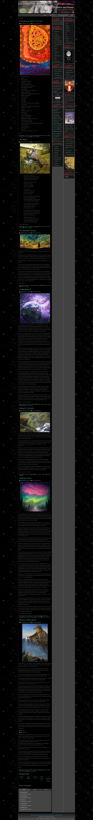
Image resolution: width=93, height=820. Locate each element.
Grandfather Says (23, 807)
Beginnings (40, 135)
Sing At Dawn (23, 799)
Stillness (21, 405)
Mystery (48, 226)
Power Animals (56, 135)
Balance (39, 404)
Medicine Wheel (57, 37)
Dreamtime (56, 31)
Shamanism (30, 226)
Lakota (48, 769)
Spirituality (52, 15)
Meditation (68, 74)
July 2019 (56, 152)
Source (20, 767)
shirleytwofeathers (37, 23)
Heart (54, 125)
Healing (55, 33)
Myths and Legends (58, 42)
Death (60, 117)
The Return (23, 140)
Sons (24, 136)
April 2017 (56, 163)
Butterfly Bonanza (69, 152)
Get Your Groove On (70, 141)
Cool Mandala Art (69, 139)
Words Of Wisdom (24, 796)
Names (24, 617)
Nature (43, 474)
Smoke (56, 136)
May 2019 (56, 156)
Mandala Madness (69, 72)
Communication (56, 115)
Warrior (54, 139)
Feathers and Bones (63, 7)
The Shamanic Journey (27, 231)
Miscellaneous (57, 39)
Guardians (45, 615)
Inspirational (48, 815)
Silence (49, 404)
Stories (55, 53)
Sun (26, 136)
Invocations (27, 135)
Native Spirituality (28, 615)
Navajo (54, 133)
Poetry (26, 226)
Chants (44, 135)
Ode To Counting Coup (41, 778)
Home (45, 15)
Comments (46, 789)
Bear (57, 110)
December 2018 (57, 157)
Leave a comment (35, 136)
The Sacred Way (23, 803)
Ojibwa (35, 617)
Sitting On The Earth (26, 408)
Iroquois (56, 125)
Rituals (31, 135)
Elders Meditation (23, 792)
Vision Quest (27, 474)
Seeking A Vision (25, 478)
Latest (24, 789)
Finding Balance (25, 289)
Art (66, 32)
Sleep (54, 136)
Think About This (33, 285)
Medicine (59, 127)
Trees (61, 138)
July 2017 (56, 161)
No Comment (29, 797)
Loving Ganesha (69, 70)
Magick (67, 25)
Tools (55, 57)
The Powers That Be (70, 76)
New (72, 15)
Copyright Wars (69, 42)
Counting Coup (55, 117)
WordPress (41, 818)
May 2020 (56, 148)
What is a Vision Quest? (28, 620)
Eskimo (56, 120)
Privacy (67, 40)
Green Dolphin (69, 150)
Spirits (38, 617)
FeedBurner (57, 100)
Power (20, 227)
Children (48, 135)
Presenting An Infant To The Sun (30, 21)
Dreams (40, 226)
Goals (58, 122)
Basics (54, 110)
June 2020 (56, 146)
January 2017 (57, 165)
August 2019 (56, 150)
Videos (55, 59)
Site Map (67, 38)
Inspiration (68, 30)
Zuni (29, 136)
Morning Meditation (58, 40)
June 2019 (56, 154)
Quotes (55, 48)
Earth (42, 404)
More (67, 36)
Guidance (60, 123)
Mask (56, 127)
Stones (57, 138)
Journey (21, 136)
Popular (35, 789)
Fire (58, 120)
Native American (30, 617)
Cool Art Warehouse (70, 154)
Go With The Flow (69, 143)
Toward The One (69, 77)
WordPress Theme (47, 818)
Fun (66, 34)
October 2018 (57, 159)
